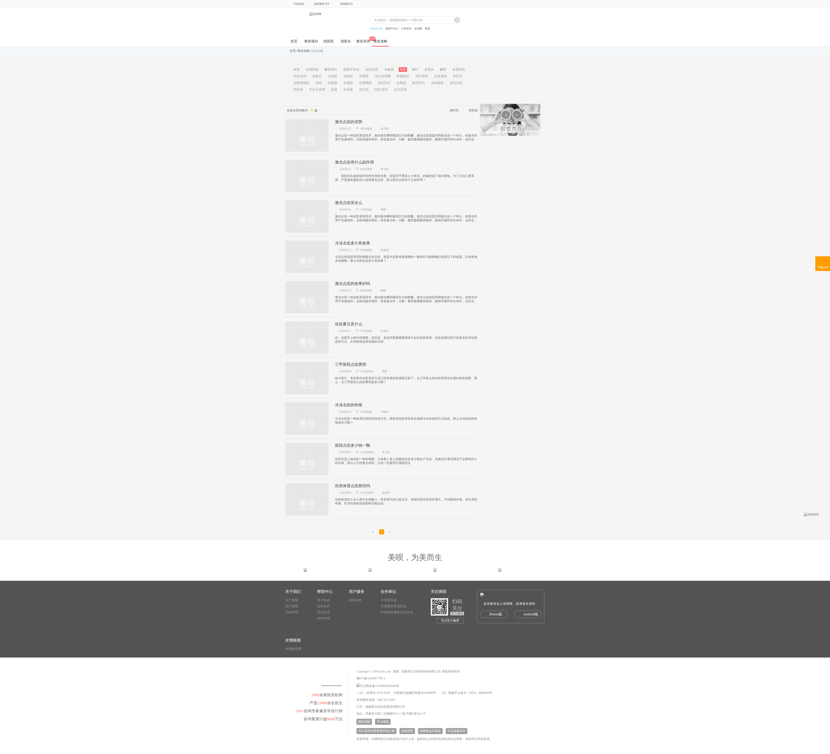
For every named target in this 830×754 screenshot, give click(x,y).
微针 (415, 69)
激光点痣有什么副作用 (354, 162)
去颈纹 (348, 83)
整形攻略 (380, 41)
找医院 (328, 41)
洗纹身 (298, 89)
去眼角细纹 (301, 83)
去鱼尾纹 (440, 76)
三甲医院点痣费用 (350, 364)
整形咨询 (363, 41)
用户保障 (291, 606)
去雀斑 (332, 76)
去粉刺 (348, 76)
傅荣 (383, 209)
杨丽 (383, 290)
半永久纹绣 (317, 89)
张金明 (384, 250)
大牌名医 (406, 28)
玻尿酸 (418, 28)
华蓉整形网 (293, 649)
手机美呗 (299, 3)
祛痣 (403, 69)
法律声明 (291, 612)
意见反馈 (323, 612)
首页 (293, 41)
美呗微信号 (346, 3)
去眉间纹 (458, 69)
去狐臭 (332, 83)
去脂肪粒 (312, 69)
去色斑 (348, 89)
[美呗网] (315, 22)
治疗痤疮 (421, 76)
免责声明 (323, 618)
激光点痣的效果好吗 (352, 283)
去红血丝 (299, 76)
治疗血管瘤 (382, 76)
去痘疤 (364, 89)
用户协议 (323, 600)
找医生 (346, 41)
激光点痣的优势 (348, 122)
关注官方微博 (450, 620)
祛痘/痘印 (381, 89)
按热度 (473, 110)
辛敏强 (384, 411)
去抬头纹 (371, 69)
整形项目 (311, 41)
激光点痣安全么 (348, 203)
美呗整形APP (321, 3)
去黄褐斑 (365, 83)
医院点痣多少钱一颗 (352, 445)
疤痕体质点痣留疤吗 (352, 486)
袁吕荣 (384, 128)
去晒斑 (364, 76)
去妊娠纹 (437, 83)
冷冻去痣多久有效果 (352, 243)
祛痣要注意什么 (348, 324)
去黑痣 (401, 83)
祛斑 (334, 89)
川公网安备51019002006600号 (379, 686)
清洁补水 (384, 83)
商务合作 (355, 600)
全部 (296, 69)
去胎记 (317, 76)
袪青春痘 (402, 76)
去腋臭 (389, 69)
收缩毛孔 (418, 83)
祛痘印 (458, 76)
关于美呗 (291, 600)
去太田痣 (400, 89)
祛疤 (318, 83)
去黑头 (429, 69)
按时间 (454, 110)
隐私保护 (323, 606)
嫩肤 (443, 69)
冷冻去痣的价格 (348, 405)
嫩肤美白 (330, 69)
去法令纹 (456, 83)
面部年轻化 (351, 69)
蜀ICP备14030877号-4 (370, 678)
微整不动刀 (391, 28)
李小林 (384, 169)
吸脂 (427, 28)
